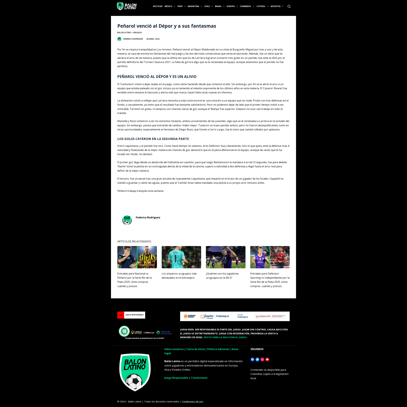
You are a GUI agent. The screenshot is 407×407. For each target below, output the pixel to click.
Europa (231, 6)
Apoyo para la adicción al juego (225, 337)
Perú (180, 6)
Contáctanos (199, 377)
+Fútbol (260, 6)
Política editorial (218, 349)
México (168, 6)
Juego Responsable (176, 377)
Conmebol (245, 6)
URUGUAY (137, 32)
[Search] (289, 6)
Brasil (218, 6)
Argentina (193, 6)
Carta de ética (195, 349)
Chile (207, 6)
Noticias (157, 6)
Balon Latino (124, 32)
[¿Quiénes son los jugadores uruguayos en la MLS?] (225, 257)
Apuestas (275, 6)
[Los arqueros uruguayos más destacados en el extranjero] (181, 257)
